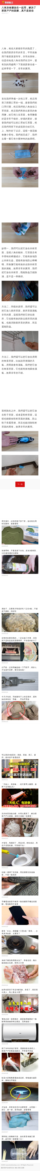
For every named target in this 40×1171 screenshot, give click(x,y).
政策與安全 (10, 1168)
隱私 (19, 1168)
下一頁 (20, 484)
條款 (16, 1168)
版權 (22, 1168)
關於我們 (4, 1168)
